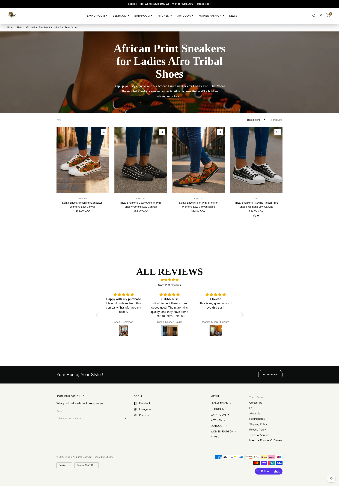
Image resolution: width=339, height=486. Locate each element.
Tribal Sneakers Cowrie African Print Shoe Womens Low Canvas (140, 204)
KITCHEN (163, 15)
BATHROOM (142, 15)
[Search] (314, 16)
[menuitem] (97, 16)
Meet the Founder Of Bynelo (265, 440)
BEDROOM (120, 15)
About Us (254, 413)
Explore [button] (270, 374)
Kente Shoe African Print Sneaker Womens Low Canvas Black (198, 204)
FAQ (252, 407)
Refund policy (257, 418)
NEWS (233, 15)
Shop (19, 27)
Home (10, 27)
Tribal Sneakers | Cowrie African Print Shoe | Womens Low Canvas (256, 204)
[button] (97, 314)
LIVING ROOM (96, 15)
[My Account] (320, 16)
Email (59, 411)
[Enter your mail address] (124, 418)
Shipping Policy (258, 424)
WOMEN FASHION (209, 15)
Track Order (256, 397)
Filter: (59, 119)
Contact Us (255, 402)
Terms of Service (259, 435)
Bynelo (83, 199)
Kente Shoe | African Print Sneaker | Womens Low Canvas (82, 204)
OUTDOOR (184, 15)
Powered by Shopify (103, 457)
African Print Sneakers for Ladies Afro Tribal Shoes (51, 27)
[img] (169, 280)
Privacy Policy (257, 429)
